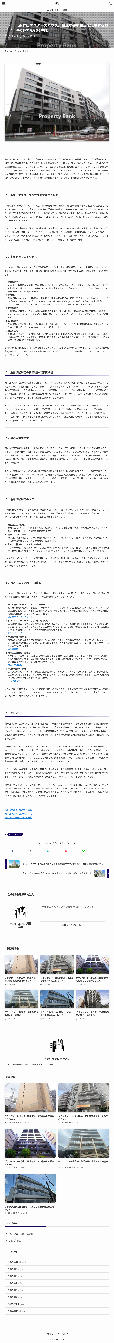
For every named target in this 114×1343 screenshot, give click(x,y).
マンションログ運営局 (20, 925)
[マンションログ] (57, 3)
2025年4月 (15, 1283)
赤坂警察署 (13, 648)
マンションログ (14, 36)
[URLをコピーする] (101, 850)
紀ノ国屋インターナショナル (21, 616)
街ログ (15, 1240)
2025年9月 (16, 1269)
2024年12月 (16, 1311)
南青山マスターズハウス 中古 (18, 813)
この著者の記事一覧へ (72, 924)
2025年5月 (15, 1276)
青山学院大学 (14, 681)
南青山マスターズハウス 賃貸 (18, 809)
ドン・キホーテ (15, 632)
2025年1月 (16, 1304)
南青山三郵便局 (15, 665)
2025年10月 (17, 1262)
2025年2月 (16, 1297)
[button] (13, 850)
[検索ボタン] (110, 3)
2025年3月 (16, 1290)
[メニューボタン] (3, 3)
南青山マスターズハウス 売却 (18, 817)
